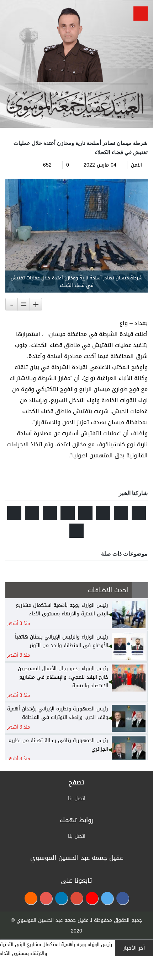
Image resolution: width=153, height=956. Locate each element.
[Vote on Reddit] (103, 513)
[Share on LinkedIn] (50, 513)
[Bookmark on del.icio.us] (32, 513)
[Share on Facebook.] (121, 513)
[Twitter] (107, 898)
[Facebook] (122, 898)
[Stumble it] (85, 513)
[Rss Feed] (31, 898)
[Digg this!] (67, 513)
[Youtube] (92, 898)
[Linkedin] (61, 898)
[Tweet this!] (139, 513)
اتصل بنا (76, 798)
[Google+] (76, 898)
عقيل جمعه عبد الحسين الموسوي (52, 920)
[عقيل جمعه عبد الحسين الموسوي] (69, 43)
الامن (136, 165)
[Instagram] (46, 898)
